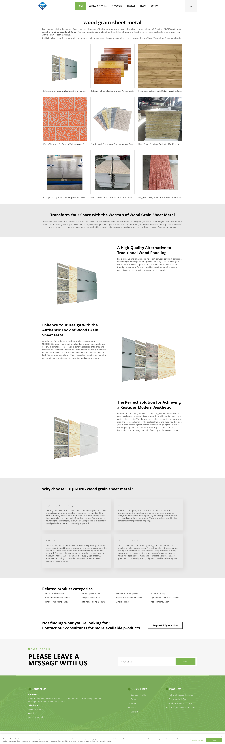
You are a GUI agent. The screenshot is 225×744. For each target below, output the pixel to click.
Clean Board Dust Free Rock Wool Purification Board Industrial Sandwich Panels (174, 144)
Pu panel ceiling (158, 593)
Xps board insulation (160, 602)
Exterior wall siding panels (56, 602)
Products (117, 6)
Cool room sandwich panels (57, 597)
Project (131, 6)
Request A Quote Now (165, 625)
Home (80, 6)
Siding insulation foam (90, 597)
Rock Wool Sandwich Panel (180, 703)
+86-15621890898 (35, 709)
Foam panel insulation (55, 593)
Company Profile (98, 6)
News (143, 6)
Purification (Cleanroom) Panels (183, 707)
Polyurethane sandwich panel (129, 597)
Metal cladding (122, 602)
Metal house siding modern (93, 602)
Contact (155, 6)
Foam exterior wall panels (127, 593)
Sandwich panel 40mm (90, 593)
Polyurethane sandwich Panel (182, 695)
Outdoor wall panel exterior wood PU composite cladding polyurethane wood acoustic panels (132, 91)
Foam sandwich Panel (178, 699)
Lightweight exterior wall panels (165, 597)
